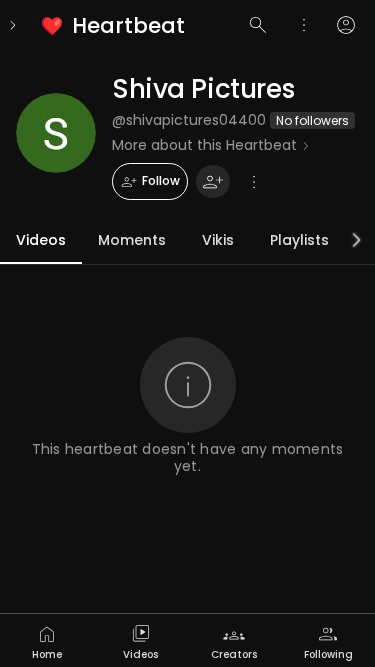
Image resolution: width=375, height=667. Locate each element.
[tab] (47, 640)
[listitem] (114, 25)
